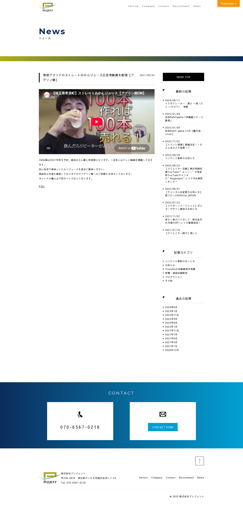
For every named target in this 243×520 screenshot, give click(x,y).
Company (148, 6)
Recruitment (181, 6)
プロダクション (173, 277)
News (197, 6)
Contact (163, 6)
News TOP (183, 77)
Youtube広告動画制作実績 (180, 269)
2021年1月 (171, 346)
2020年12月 (172, 350)
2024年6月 (171, 307)
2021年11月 (172, 330)
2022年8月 (171, 322)
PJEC (42, 186)
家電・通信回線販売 (176, 273)
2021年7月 (171, 334)
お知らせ (170, 265)
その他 (169, 280)
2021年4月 (171, 342)
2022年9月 (171, 319)
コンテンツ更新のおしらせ (180, 261)
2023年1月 (171, 311)
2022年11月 (172, 315)
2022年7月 (171, 326)
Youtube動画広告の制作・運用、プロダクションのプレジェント (48, 6)
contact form (162, 427)
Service (133, 6)
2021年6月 (171, 338)
